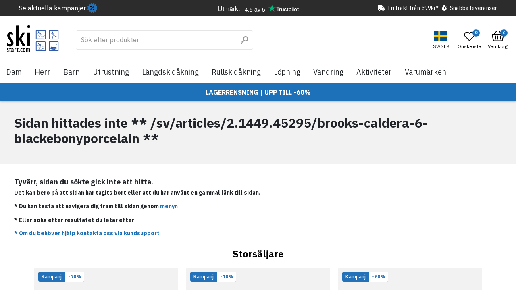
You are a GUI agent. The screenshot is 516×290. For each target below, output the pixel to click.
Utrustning (111, 72)
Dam (14, 72)
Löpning (287, 72)
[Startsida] (33, 38)
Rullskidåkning (236, 72)
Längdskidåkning (170, 72)
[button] (442, 40)
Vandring (328, 72)
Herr (42, 72)
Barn (71, 72)
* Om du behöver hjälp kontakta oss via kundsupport (87, 233)
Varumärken (425, 72)
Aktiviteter (374, 72)
